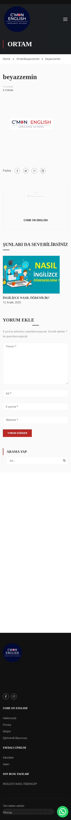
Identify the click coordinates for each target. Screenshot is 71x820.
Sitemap (7, 812)
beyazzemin (31, 59)
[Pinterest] (34, 171)
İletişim (7, 731)
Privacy (7, 724)
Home (6, 59)
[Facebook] (17, 171)
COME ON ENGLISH (35, 220)
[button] (62, 811)
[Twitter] (26, 171)
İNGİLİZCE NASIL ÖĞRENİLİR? (26, 297)
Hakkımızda (9, 718)
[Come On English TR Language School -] (17, 19)
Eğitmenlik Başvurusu (15, 738)
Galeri (6, 764)
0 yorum (8, 90)
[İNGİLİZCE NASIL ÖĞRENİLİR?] (31, 274)
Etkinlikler (8, 757)
